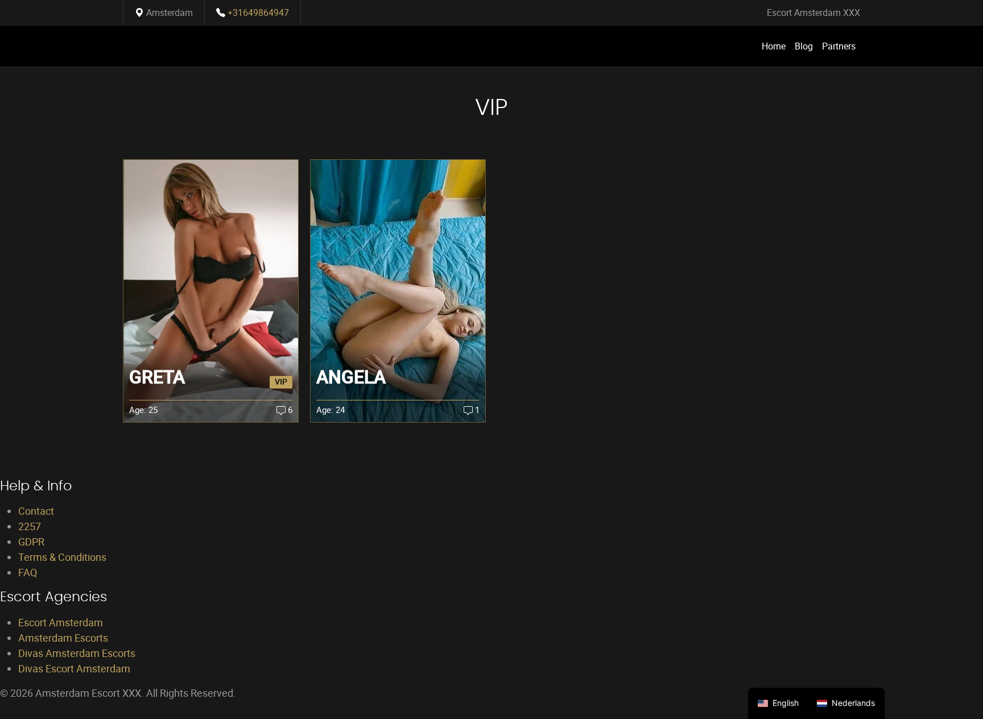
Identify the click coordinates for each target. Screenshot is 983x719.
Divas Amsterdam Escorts (76, 653)
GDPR (31, 541)
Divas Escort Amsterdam (74, 668)
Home (774, 46)
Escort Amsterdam (60, 622)
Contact (36, 511)
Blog (804, 46)
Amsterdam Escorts (63, 637)
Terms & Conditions (62, 557)
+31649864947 (258, 12)
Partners (839, 46)
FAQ (27, 572)
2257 (29, 526)
